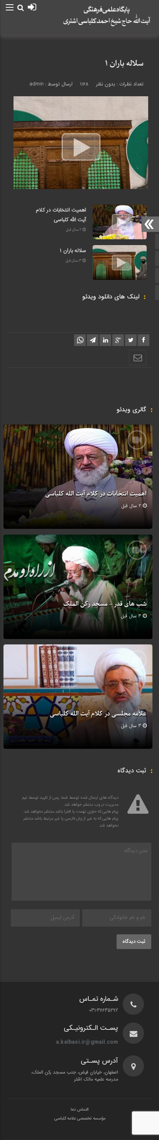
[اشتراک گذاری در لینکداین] (105, 340)
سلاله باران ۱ (124, 64)
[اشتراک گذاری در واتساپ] (80, 340)
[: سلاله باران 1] (137, 357)
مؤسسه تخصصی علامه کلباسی (79, 1118)
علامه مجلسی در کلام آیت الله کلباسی (98, 714)
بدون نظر (105, 84)
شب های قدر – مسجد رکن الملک (105, 604)
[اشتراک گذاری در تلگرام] (92, 340)
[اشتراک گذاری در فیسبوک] (143, 340)
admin (36, 84)
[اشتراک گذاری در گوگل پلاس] (118, 340)
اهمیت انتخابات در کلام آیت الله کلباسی (61, 215)
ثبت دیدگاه (133, 941)
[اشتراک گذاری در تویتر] (131, 340)
